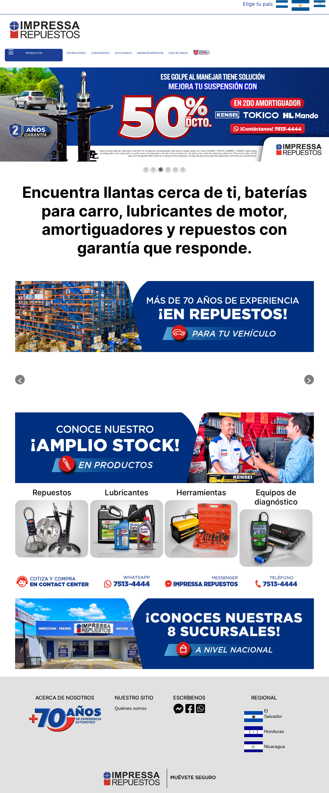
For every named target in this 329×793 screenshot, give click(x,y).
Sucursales (123, 53)
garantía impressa (150, 53)
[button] (20, 379)
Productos (34, 53)
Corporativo (100, 53)
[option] (71, 379)
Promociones (76, 53)
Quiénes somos (131, 708)
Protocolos (201, 53)
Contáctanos (178, 53)
